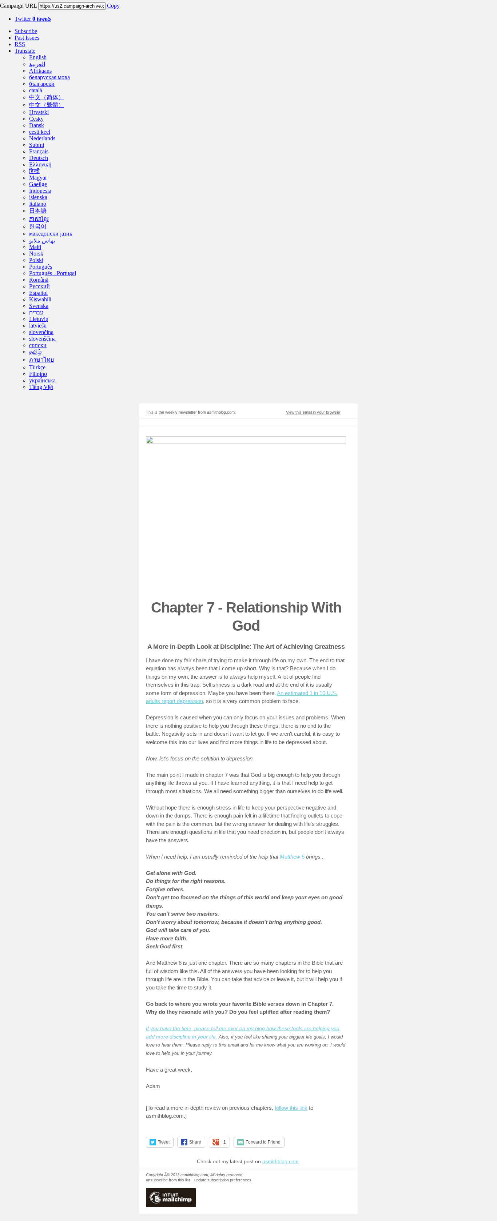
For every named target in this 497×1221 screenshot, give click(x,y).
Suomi (36, 145)
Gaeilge (38, 184)
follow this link (291, 1108)
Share (195, 1142)
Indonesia (40, 191)
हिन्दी (34, 171)
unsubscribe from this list (168, 1180)
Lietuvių (38, 319)
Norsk (36, 253)
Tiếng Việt (41, 387)
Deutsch (38, 158)
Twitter (33, 19)
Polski (36, 260)
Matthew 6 (292, 857)
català (35, 90)
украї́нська (42, 380)
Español (38, 293)
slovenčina (41, 332)
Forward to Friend (263, 1142)
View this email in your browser (313, 412)
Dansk (36, 125)
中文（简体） (46, 97)
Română (38, 280)
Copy (113, 6)
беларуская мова (49, 77)
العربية (37, 64)
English (38, 57)
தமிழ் (35, 352)
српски (38, 345)
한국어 (38, 226)
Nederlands (42, 138)
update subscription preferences (222, 1180)
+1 (223, 1142)
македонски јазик (50, 233)
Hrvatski (39, 112)
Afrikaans (40, 71)
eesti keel (39, 132)
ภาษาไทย (41, 360)
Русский (39, 286)
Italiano (37, 204)
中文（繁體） (46, 105)
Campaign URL (18, 6)
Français (38, 151)
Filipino (38, 374)
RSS (20, 44)
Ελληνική (40, 164)
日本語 (38, 211)
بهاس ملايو (42, 240)
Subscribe (26, 31)
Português (40, 267)
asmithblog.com (280, 1161)
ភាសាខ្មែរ (39, 219)
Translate (25, 51)
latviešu (38, 325)
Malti (35, 247)
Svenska (38, 306)
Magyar (38, 177)
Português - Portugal (52, 273)
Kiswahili (40, 299)
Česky (36, 119)
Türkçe (37, 367)
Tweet (164, 1142)
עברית (36, 312)
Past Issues (27, 38)
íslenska (38, 197)
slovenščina (42, 339)
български (42, 84)
